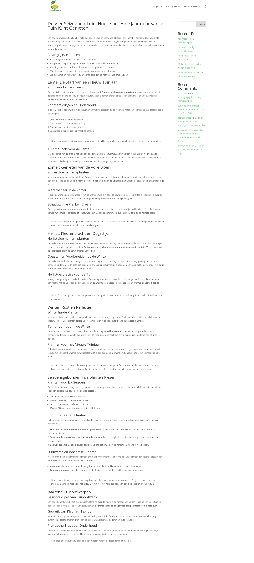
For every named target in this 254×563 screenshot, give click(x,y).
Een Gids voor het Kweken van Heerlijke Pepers (191, 149)
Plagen (155, 6)
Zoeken (201, 24)
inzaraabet (183, 93)
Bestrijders (171, 6)
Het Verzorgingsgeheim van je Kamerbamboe (190, 97)
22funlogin (183, 105)
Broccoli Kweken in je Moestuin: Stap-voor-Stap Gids (191, 109)
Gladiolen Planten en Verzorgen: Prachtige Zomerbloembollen (191, 121)
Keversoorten (191, 6)
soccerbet (182, 130)
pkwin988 (182, 145)
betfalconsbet (184, 117)
